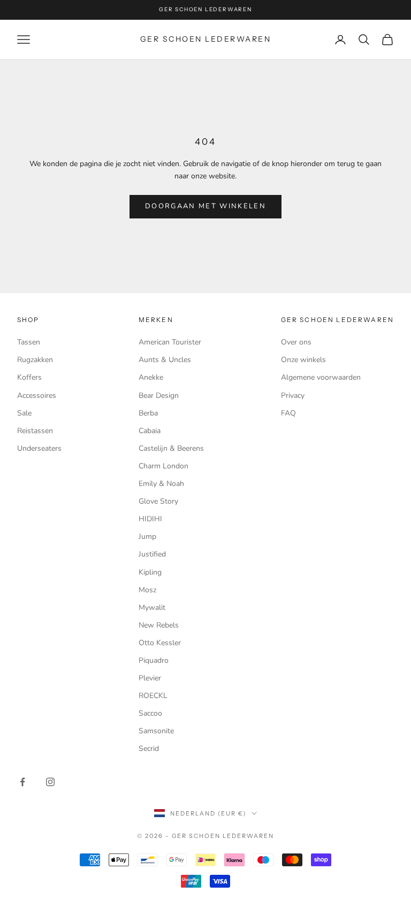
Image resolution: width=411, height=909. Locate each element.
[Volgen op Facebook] (22, 782)
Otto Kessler (160, 643)
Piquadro (154, 660)
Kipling (150, 572)
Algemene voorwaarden (321, 377)
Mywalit (152, 607)
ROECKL (153, 696)
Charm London (163, 466)
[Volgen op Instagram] (50, 782)
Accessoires (36, 395)
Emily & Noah (161, 484)
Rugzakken (35, 360)
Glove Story (158, 501)
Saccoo (150, 713)
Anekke (151, 377)
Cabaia (150, 431)
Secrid (149, 748)
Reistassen (35, 431)
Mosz (147, 590)
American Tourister (170, 342)
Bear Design (159, 395)
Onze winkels (303, 360)
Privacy (293, 395)
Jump (147, 536)
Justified (152, 554)
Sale (24, 413)
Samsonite (156, 731)
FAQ (288, 413)
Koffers (29, 377)
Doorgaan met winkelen (205, 206)
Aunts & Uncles (165, 360)
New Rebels (159, 625)
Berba (148, 413)
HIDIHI (150, 519)
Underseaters (39, 448)
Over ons (296, 342)
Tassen (28, 342)
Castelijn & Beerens (171, 448)
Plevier (150, 678)
